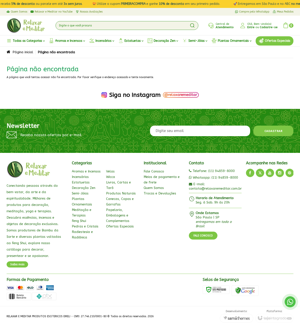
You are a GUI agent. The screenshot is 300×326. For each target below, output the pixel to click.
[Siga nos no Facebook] (250, 173)
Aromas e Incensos (86, 171)
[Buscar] (192, 25)
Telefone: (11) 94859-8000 (213, 171)
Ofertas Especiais (120, 226)
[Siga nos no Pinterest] (290, 173)
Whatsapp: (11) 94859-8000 (215, 177)
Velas (110, 171)
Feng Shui (79, 221)
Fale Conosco (154, 171)
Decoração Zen (83, 188)
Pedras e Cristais (85, 226)
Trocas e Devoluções (160, 193)
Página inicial (23, 52)
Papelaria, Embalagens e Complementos (117, 215)
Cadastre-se (269, 27)
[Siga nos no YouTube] (270, 173)
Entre (251, 27)
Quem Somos (154, 188)
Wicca (110, 177)
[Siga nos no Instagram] (280, 173)
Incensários (80, 177)
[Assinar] (273, 131)
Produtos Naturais (121, 193)
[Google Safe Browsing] (245, 290)
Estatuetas (81, 182)
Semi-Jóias (80, 193)
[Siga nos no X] (260, 173)
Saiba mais (17, 264)
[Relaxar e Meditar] (26, 25)
